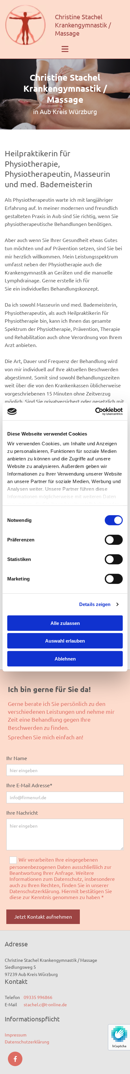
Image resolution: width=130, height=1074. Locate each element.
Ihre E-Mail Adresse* (29, 785)
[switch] (114, 539)
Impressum (16, 1034)
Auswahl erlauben (65, 641)
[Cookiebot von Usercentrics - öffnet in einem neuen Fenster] (95, 411)
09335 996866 (38, 997)
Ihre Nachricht (22, 813)
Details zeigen (94, 604)
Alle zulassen (65, 623)
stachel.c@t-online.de (44, 1004)
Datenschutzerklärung (27, 1041)
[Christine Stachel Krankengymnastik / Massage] (27, 25)
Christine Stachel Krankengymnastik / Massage (83, 25)
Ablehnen (65, 658)
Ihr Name (16, 758)
